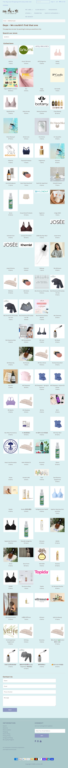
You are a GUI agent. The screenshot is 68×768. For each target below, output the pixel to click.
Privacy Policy (7, 736)
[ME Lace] (42, 331)
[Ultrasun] (42, 600)
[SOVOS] (57, 525)
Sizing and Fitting (8, 738)
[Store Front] (26, 552)
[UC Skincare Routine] (57, 577)
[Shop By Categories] (26, 528)
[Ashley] (57, 52)
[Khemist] (26, 244)
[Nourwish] (42, 446)
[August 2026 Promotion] (10, 77)
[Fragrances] (42, 150)
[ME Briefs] (26, 282)
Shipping (5, 732)
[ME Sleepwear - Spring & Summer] (42, 376)
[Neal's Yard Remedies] (10, 446)
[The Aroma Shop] (26, 577)
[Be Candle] (57, 75)
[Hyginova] (42, 191)
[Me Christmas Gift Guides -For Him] (10, 306)
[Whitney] (26, 631)
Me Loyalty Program (8, 739)
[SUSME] (10, 577)
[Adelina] (10, 52)
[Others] (57, 450)
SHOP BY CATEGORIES (51, 13)
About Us (5, 728)
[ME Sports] (10, 401)
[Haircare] (57, 151)
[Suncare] (57, 555)
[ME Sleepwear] (26, 376)
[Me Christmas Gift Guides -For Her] (57, 282)
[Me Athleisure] (57, 249)
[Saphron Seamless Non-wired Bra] (57, 493)
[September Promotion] (10, 525)
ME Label (28, 9)
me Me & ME (39, 764)
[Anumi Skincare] (26, 49)
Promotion (38, 13)
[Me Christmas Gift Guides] (42, 282)
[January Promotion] (26, 227)
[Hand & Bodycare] (10, 174)
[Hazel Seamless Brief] (26, 174)
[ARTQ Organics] (42, 46)
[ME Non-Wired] (42, 354)
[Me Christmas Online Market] (42, 306)
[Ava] (26, 77)
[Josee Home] (57, 222)
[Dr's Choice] (42, 126)
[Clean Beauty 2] (10, 125)
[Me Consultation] (26, 331)
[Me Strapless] (26, 401)
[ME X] (57, 399)
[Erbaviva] (10, 150)
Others (27, 13)
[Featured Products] (26, 150)
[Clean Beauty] (57, 102)
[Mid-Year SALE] (57, 424)
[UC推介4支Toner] (26, 600)
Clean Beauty (40, 9)
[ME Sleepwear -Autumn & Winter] (57, 376)
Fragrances (53, 9)
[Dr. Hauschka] (57, 124)
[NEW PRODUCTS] (26, 446)
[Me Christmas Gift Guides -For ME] (26, 306)
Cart (62, 1)
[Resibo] (10, 490)
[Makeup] (42, 254)
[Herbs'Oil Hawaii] (57, 174)
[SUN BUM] (42, 554)
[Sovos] (10, 555)
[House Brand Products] (26, 197)
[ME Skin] (10, 376)
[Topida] (42, 572)
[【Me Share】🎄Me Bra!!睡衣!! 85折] (57, 631)
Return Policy (6, 734)
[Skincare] (42, 525)
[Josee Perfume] (10, 244)
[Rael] (42, 472)
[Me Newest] (26, 354)
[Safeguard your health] (42, 497)
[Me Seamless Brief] (57, 354)
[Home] (10, 200)
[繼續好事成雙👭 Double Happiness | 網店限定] (26, 656)
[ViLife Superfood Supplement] (10, 631)
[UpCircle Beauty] (57, 597)
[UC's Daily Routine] (10, 604)
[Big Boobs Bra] (10, 102)
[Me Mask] (57, 331)
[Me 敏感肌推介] (26, 424)
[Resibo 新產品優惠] (26, 493)
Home (4, 20)
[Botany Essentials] (42, 100)
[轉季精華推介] (42, 656)
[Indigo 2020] (57, 197)
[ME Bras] (10, 282)
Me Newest (29, 16)
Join (57, 1)
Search (5, 726)
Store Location (7, 730)
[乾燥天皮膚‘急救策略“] (10, 656)
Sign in (53, 1)
